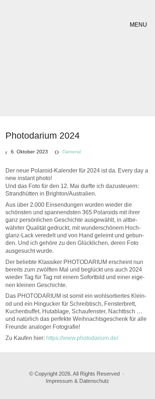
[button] (140, 25)
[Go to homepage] (50, 24)
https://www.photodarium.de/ (82, 338)
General (71, 151)
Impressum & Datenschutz (77, 381)
